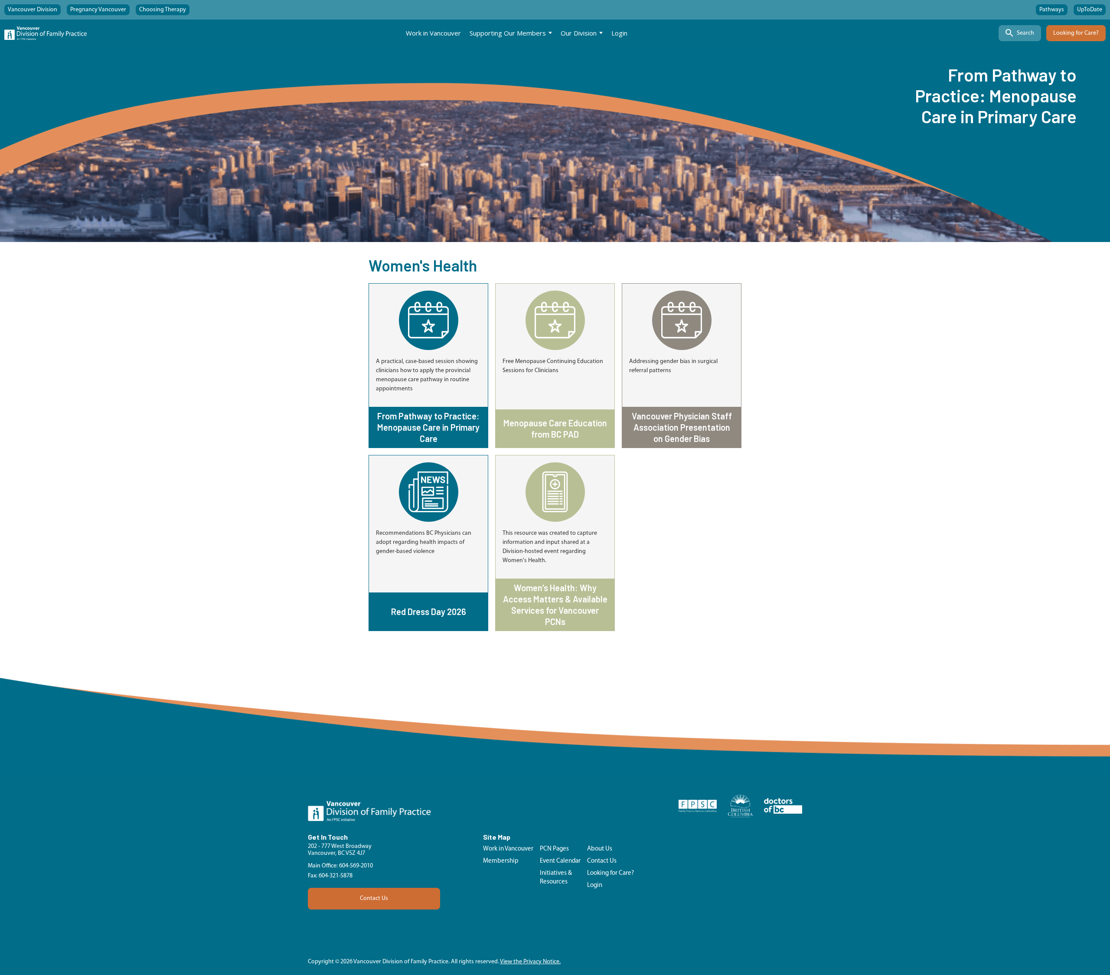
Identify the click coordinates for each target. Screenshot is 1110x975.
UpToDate (1089, 10)
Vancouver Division (32, 10)
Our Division (579, 33)
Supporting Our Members (508, 33)
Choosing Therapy (162, 10)
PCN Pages (554, 849)
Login (619, 33)
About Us (599, 849)
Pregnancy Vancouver (98, 10)
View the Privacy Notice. (530, 962)
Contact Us (374, 898)
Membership (501, 861)
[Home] (45, 33)
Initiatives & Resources (556, 877)
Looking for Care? (1076, 33)
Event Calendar (560, 861)
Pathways (1051, 10)
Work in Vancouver (433, 33)
